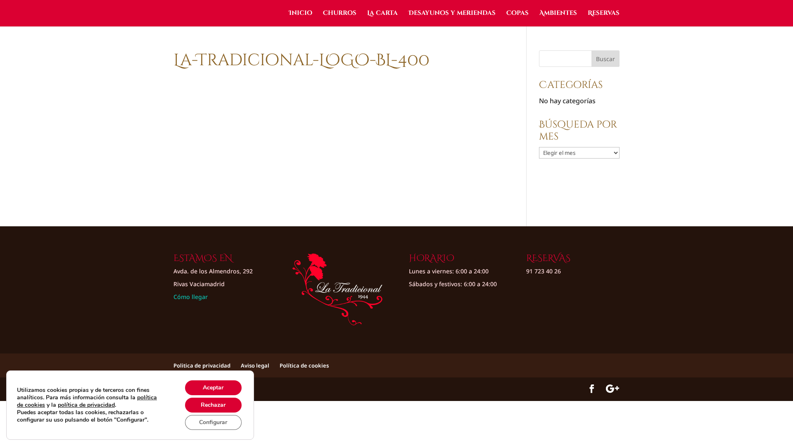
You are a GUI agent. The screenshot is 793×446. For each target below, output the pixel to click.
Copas (517, 13)
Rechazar (213, 405)
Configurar (213, 422)
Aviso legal (255, 365)
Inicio (300, 13)
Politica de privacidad (201, 365)
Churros (339, 13)
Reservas (604, 13)
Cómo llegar (190, 297)
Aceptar (213, 387)
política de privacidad (86, 405)
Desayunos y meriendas (452, 13)
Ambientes (558, 13)
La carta (382, 13)
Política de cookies (304, 365)
